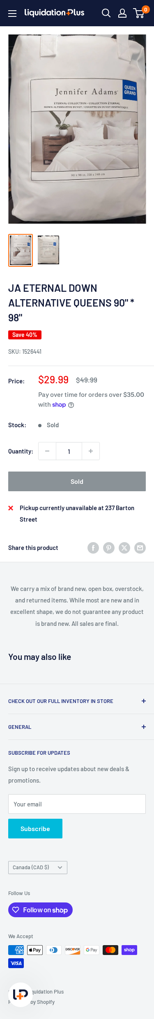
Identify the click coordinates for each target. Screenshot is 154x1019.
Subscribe (35, 828)
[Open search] (106, 13)
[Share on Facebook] (93, 547)
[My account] (122, 13)
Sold (77, 481)
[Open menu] (12, 13)
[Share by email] (140, 547)
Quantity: (20, 451)
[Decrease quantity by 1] (47, 451)
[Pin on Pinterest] (109, 547)
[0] (139, 13)
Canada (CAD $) (31, 867)
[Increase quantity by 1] (90, 451)
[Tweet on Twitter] (124, 547)
